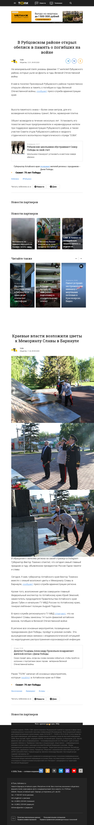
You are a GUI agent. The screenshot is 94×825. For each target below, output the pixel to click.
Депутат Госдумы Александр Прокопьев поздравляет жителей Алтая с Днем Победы (44, 652)
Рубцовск (27, 179)
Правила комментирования (26, 819)
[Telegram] (68, 61)
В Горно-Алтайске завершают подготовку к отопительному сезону (49, 294)
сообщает (42, 91)
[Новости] (39, 187)
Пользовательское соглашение (54, 817)
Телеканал (58, 3)
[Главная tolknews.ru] (23, 3)
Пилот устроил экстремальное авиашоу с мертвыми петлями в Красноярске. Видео (74, 292)
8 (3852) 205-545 (20, 801)
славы (42, 691)
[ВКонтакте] (74, 61)
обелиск (15, 179)
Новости (43, 3)
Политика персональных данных (28, 817)
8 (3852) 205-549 (20, 804)
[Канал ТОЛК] (53, 187)
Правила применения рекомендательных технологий (58, 819)
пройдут (25, 677)
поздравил (45, 166)
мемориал (30, 691)
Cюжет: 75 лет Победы (28, 172)
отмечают (60, 613)
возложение (16, 691)
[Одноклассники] (80, 61)
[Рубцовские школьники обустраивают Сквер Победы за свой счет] (18, 151)
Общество (23, 62)
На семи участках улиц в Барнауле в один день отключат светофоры (22, 294)
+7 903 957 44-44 (20, 795)
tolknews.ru (21, 783)
